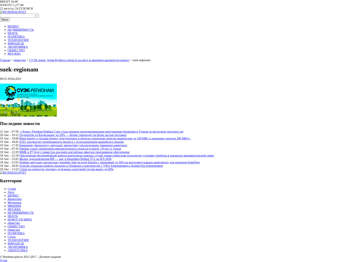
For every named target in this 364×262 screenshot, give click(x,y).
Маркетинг (15, 199)
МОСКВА (14, 53)
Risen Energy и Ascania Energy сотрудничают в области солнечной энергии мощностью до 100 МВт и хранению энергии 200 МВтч (105, 138)
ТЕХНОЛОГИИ (18, 40)
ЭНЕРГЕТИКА (18, 250)
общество (14, 223)
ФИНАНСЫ (16, 43)
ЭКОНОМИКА (18, 46)
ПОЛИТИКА (16, 36)
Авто (11, 192)
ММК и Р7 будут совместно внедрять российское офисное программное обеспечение (74, 152)
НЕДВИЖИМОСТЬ (21, 29)
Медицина (14, 202)
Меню (5, 19)
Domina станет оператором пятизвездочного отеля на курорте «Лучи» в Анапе (70, 148)
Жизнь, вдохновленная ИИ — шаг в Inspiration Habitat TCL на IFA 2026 (65, 159)
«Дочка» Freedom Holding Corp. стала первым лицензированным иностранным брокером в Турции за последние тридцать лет (101, 131)
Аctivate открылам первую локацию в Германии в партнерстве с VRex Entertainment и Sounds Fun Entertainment (91, 165)
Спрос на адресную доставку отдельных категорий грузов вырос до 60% (66, 169)
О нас (3, 260)
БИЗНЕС (13, 26)
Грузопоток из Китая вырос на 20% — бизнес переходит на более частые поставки (72, 135)
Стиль (12, 236)
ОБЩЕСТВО (16, 50)
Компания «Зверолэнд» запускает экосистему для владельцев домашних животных (73, 145)
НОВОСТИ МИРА (20, 219)
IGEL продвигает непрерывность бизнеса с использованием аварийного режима (71, 141)
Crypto (12, 188)
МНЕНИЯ (14, 205)
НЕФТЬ (13, 33)
